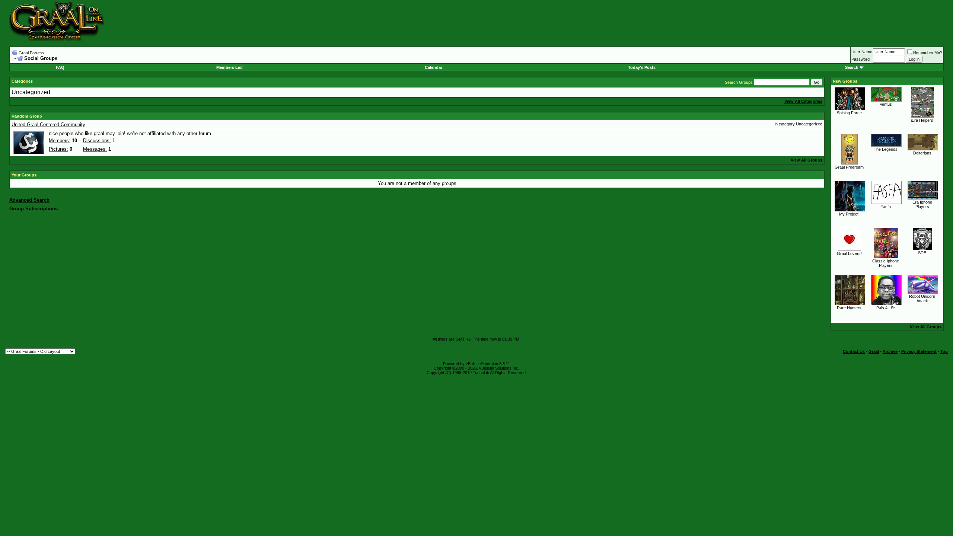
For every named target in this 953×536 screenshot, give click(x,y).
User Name (861, 52)
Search (851, 67)
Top (944, 351)
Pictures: (58, 149)
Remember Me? (927, 52)
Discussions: (97, 140)
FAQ (60, 67)
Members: (59, 140)
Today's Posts (642, 67)
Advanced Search (29, 200)
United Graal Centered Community (48, 124)
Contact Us (854, 351)
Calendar (433, 67)
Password (860, 59)
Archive (890, 351)
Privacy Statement (919, 351)
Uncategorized (31, 92)
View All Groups (806, 160)
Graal (873, 351)
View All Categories (803, 101)
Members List (229, 67)
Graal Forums (31, 53)
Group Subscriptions (33, 208)
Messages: (95, 149)
